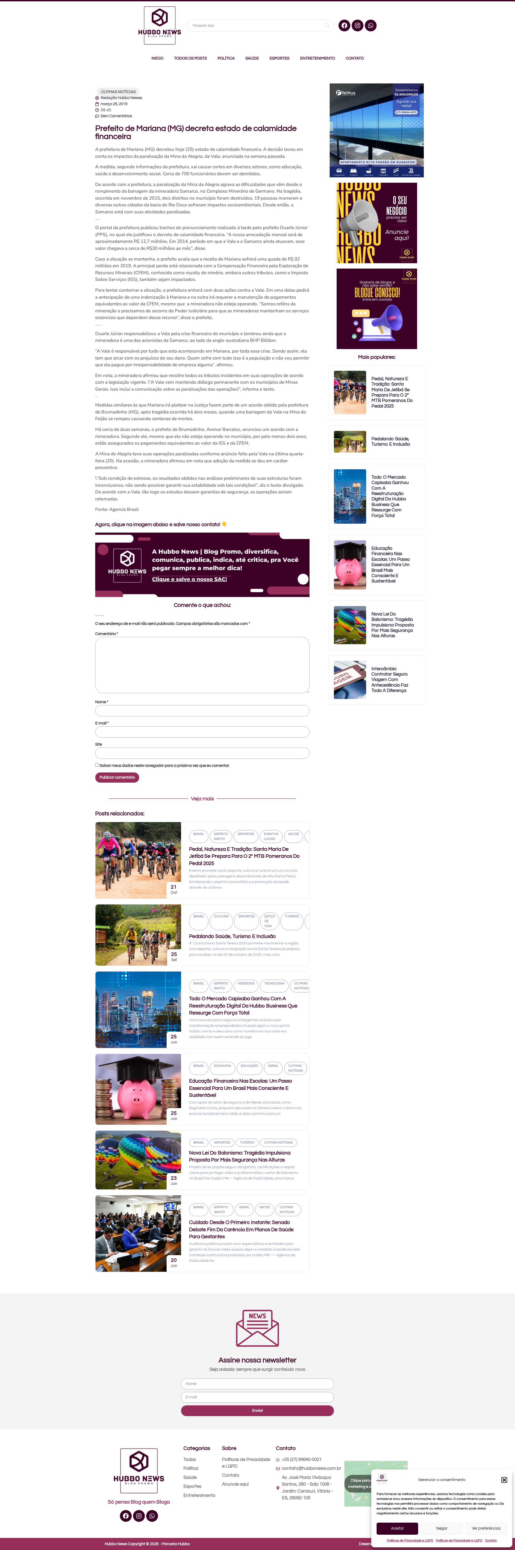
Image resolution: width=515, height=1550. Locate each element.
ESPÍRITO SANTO (221, 836)
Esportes (279, 58)
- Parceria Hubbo (175, 1544)
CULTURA (221, 916)
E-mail (102, 723)
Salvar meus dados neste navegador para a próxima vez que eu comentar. (165, 766)
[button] (504, 1480)
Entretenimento (317, 58)
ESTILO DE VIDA (269, 921)
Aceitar (397, 1528)
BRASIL (198, 834)
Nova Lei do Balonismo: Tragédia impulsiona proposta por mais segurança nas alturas (392, 625)
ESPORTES (246, 834)
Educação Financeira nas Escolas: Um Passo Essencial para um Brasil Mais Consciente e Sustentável (240, 1088)
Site (98, 744)
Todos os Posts (190, 58)
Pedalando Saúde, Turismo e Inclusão (232, 936)
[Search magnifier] (327, 25)
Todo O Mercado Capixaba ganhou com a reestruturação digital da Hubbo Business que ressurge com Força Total (243, 1006)
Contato (491, 1540)
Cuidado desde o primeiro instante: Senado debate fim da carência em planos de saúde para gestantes (241, 1229)
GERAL (273, 1066)
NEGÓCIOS (246, 983)
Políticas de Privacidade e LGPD (410, 1540)
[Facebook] (344, 25)
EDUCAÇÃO (249, 1066)
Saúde (252, 58)
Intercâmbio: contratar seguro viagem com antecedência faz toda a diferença (389, 679)
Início (157, 58)
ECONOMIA (222, 1066)
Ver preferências (486, 1528)
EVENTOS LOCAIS (271, 836)
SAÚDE (293, 834)
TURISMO (292, 916)
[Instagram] (357, 25)
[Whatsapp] (371, 25)
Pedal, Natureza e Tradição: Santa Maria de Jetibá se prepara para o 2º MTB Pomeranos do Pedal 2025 (244, 856)
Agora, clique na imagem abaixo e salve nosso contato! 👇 (161, 524)
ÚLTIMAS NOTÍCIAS (118, 92)
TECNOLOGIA (274, 983)
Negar (441, 1528)
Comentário (106, 634)
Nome (101, 702)
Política (226, 58)
